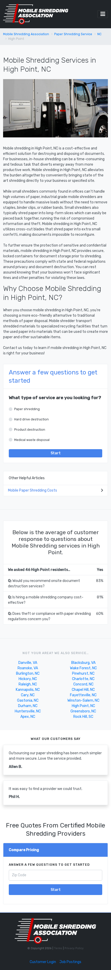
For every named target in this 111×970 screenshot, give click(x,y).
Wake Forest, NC (83, 668)
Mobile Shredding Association (26, 34)
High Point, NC (83, 706)
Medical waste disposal (32, 440)
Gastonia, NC (27, 700)
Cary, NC (28, 695)
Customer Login (43, 962)
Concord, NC (83, 684)
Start (56, 453)
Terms (58, 948)
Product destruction (29, 429)
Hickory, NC (28, 679)
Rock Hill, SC (83, 716)
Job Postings (70, 962)
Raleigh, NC (28, 684)
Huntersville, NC (28, 711)
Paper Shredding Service (73, 34)
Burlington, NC (27, 673)
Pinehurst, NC (83, 673)
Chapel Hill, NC (83, 690)
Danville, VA (27, 663)
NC (99, 34)
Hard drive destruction (31, 419)
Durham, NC (27, 706)
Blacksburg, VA (83, 663)
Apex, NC (27, 716)
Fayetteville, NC (83, 695)
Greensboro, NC (83, 711)
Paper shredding (27, 409)
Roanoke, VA (28, 668)
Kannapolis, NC (28, 690)
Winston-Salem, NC (83, 700)
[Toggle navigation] (102, 14)
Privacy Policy (74, 948)
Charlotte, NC (83, 679)
